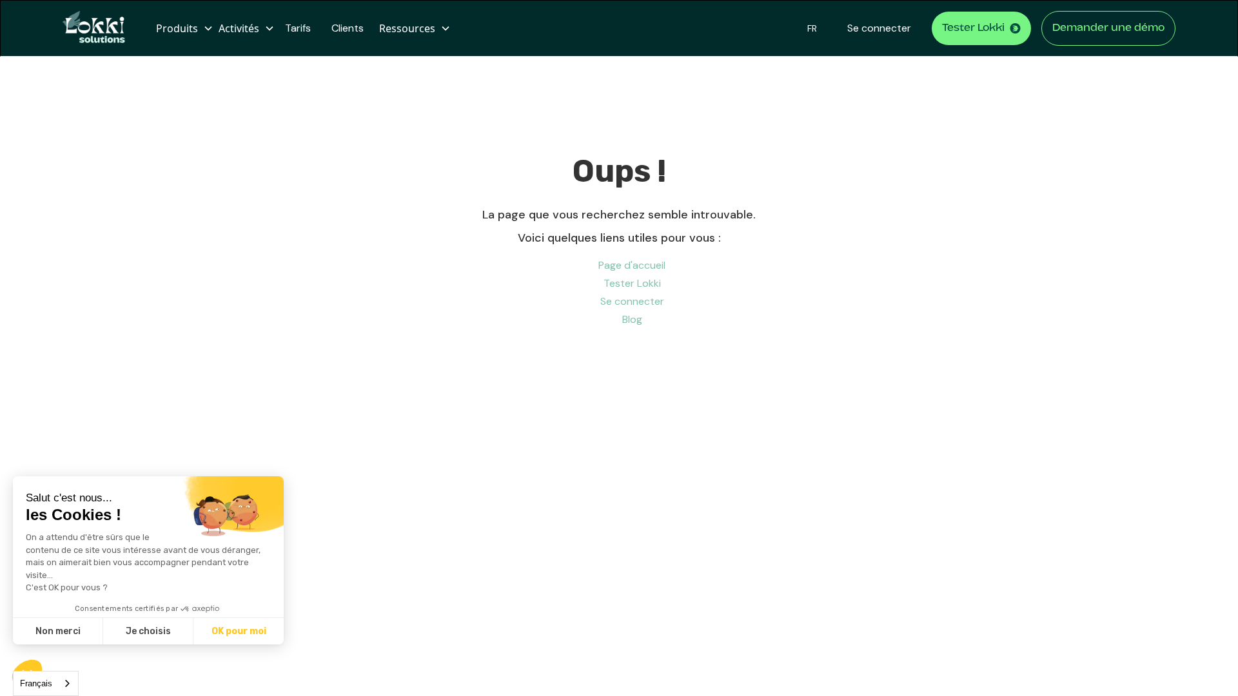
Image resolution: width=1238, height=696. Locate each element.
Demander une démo (1108, 28)
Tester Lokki (632, 283)
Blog (632, 319)
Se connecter (879, 28)
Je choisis (148, 631)
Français (36, 683)
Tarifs (298, 28)
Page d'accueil (631, 265)
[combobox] (46, 683)
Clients (347, 28)
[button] (182, 28)
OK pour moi (238, 631)
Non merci (58, 631)
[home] (99, 28)
